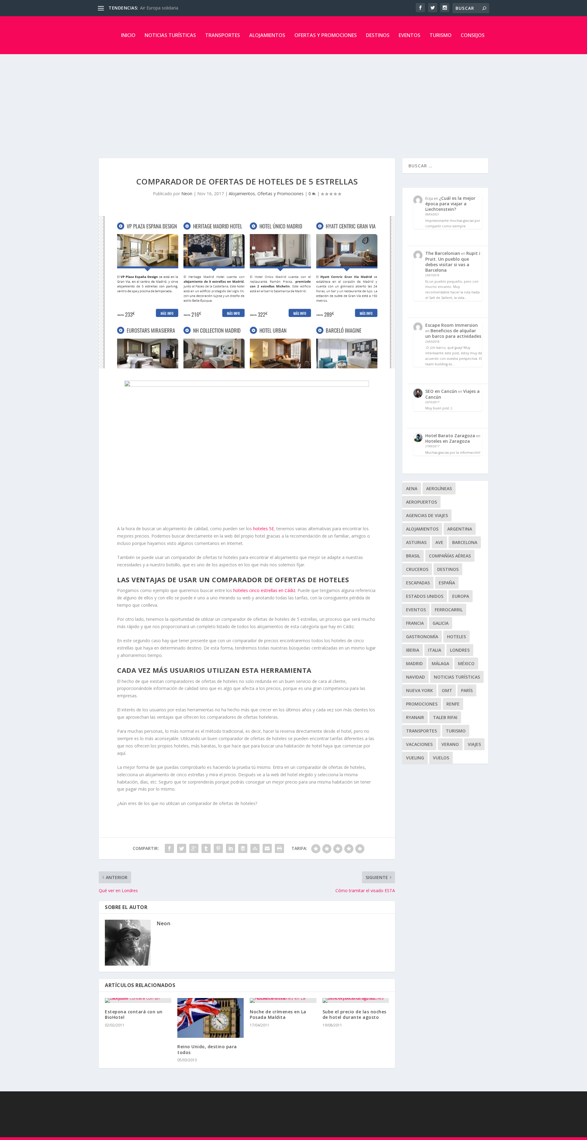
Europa (460, 596)
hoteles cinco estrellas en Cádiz (264, 590)
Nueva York (419, 690)
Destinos (377, 35)
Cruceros (417, 569)
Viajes (474, 744)
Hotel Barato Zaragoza (450, 435)
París (467, 690)
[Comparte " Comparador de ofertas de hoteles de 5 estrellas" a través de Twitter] (181, 848)
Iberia (412, 650)
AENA (411, 488)
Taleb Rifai (445, 717)
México (466, 663)
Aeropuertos (421, 502)
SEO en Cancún (441, 391)
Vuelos (441, 758)
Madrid (414, 663)
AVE (439, 542)
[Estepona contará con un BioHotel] (138, 1000)
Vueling (415, 758)
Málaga (440, 663)
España (447, 583)
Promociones (421, 704)
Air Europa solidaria (159, 8)
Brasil (413, 556)
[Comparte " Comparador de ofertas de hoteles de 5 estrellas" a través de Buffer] (243, 848)
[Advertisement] (293, 100)
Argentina (459, 529)
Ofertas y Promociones (325, 35)
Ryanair (415, 717)
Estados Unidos (424, 596)
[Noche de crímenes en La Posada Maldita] (283, 1000)
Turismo (441, 35)
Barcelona (464, 542)
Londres (460, 650)
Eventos (409, 35)
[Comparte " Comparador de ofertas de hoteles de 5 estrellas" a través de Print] (279, 848)
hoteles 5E (263, 528)
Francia (415, 623)
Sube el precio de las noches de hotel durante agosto (354, 1014)
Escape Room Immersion (451, 325)
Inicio (128, 35)
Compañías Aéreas (450, 556)
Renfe (453, 704)
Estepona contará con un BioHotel (134, 1014)
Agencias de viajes (427, 515)
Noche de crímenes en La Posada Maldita (278, 1014)
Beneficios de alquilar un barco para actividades (453, 333)
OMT (447, 690)
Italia (434, 650)
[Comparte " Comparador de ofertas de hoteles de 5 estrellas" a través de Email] (267, 848)
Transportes (222, 35)
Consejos (473, 35)
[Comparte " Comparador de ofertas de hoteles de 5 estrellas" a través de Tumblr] (206, 848)
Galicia (441, 623)
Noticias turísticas (170, 35)
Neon (186, 193)
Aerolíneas (439, 488)
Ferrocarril (449, 610)
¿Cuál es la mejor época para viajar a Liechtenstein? (450, 203)
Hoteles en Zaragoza (447, 441)
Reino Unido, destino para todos (207, 1049)
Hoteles (456, 636)
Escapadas (418, 583)
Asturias (416, 542)
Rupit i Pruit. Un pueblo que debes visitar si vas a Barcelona (452, 261)
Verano (450, 744)
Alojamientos (267, 35)
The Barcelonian (442, 253)
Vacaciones (419, 744)
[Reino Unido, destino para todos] (210, 1018)
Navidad (415, 677)
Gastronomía (422, 636)
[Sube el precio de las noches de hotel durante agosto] (356, 1000)
